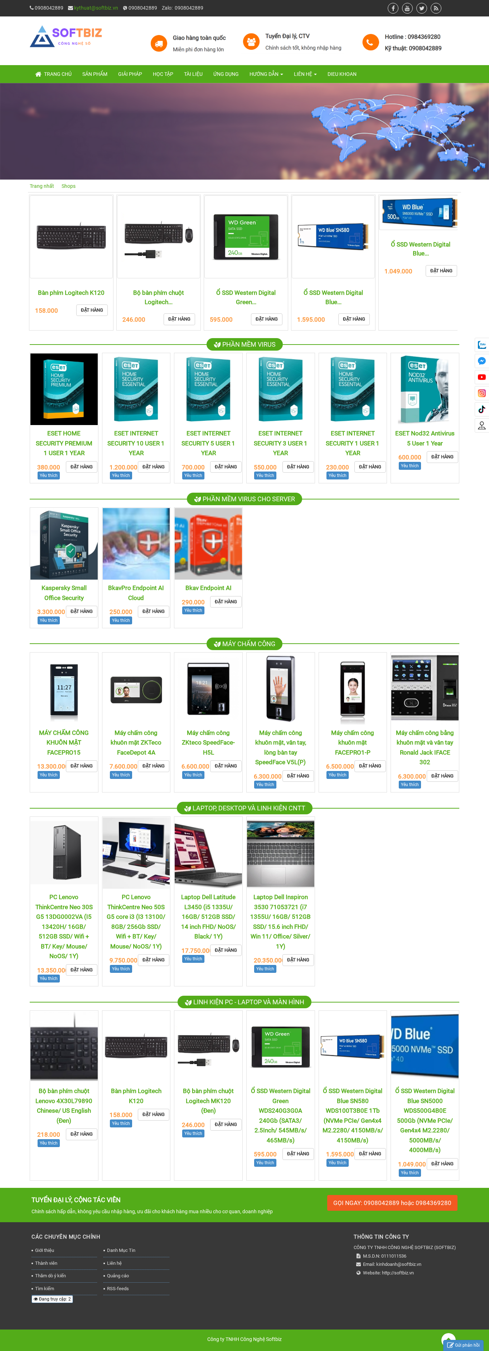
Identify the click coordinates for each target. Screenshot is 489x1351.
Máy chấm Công (248, 644)
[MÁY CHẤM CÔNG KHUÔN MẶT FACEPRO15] (64, 689)
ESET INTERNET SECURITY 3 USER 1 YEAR (281, 443)
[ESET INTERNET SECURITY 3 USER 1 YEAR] (280, 389)
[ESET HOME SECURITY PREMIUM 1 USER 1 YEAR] (64, 389)
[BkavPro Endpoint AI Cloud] (136, 544)
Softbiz (274, 1339)
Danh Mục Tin (121, 1250)
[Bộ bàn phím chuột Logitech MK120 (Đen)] (71, 236)
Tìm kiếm (44, 1288)
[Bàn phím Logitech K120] (136, 1047)
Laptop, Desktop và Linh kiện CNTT (248, 808)
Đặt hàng (92, 319)
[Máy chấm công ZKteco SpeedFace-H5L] (208, 689)
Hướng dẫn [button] (265, 74)
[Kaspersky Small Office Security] (64, 544)
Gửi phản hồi (467, 1345)
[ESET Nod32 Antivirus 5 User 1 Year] (425, 389)
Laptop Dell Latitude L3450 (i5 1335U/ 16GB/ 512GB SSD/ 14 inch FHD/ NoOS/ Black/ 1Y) (208, 916)
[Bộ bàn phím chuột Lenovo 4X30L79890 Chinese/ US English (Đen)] (64, 1047)
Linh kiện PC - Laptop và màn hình (248, 1002)
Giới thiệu (44, 1250)
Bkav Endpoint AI (208, 587)
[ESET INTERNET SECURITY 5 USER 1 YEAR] (208, 389)
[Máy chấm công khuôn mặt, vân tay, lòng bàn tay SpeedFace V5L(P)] (280, 689)
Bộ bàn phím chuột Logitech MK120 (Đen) (208, 1100)
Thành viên (46, 1263)
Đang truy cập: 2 (54, 1299)
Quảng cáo (118, 1275)
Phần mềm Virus (248, 344)
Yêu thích (49, 475)
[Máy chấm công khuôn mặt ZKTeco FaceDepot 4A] (136, 689)
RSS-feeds (118, 1288)
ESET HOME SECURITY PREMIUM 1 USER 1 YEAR (64, 443)
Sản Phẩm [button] (94, 74)
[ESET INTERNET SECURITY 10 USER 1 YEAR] (136, 389)
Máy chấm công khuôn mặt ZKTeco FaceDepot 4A (136, 742)
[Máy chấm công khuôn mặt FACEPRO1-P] (353, 689)
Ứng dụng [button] (226, 74)
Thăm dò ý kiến (50, 1275)
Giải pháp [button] (130, 74)
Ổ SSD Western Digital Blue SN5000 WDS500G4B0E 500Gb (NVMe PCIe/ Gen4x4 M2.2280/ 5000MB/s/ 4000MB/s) (425, 1120)
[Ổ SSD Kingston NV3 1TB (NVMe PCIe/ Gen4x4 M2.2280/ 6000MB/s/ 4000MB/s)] (420, 236)
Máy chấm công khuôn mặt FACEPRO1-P (352, 742)
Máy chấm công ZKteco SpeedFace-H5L (208, 742)
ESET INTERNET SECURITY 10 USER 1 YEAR (136, 443)
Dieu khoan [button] (342, 74)
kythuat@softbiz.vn (96, 8)
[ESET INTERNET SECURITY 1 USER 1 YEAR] (353, 389)
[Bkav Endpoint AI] (208, 544)
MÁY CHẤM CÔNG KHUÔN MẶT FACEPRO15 (64, 742)
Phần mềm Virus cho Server (248, 499)
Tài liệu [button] (193, 74)
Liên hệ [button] (303, 74)
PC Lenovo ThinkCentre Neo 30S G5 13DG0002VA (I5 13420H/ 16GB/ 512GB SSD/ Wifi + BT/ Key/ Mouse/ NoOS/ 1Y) (64, 926)
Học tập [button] (163, 74)
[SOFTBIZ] (243, 40)
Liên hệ (114, 1263)
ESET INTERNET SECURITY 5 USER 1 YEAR (208, 443)
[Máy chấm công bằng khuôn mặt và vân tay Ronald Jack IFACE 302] (425, 689)
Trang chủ (57, 74)
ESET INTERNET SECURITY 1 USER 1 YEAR (352, 443)
